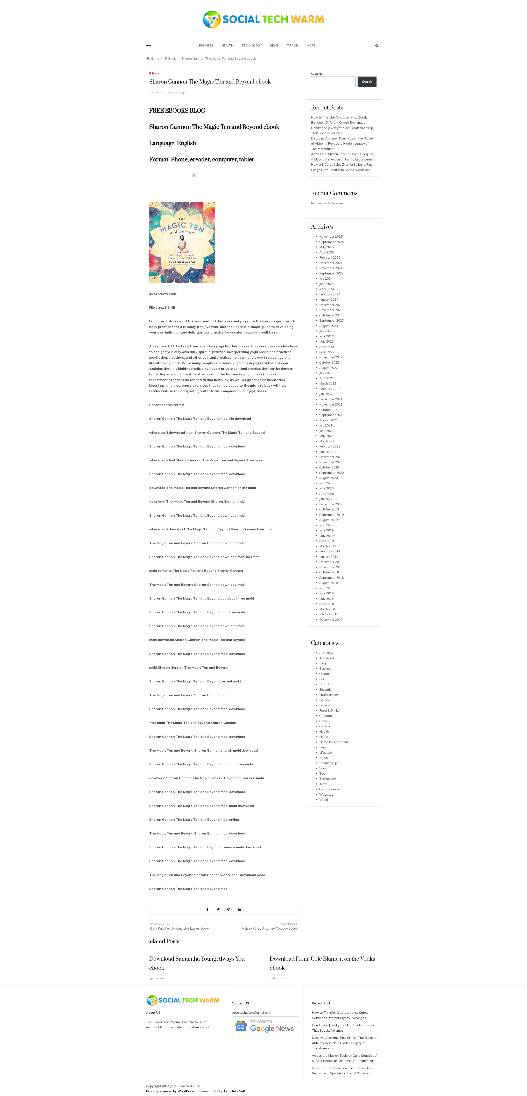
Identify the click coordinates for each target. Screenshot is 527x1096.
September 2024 (331, 273)
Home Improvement (333, 742)
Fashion (324, 700)
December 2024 (331, 263)
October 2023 (329, 315)
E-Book (154, 73)
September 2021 (331, 415)
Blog (322, 663)
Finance (324, 705)
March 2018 (327, 609)
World (323, 800)
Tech (322, 773)
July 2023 (325, 331)
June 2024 (326, 284)
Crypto (324, 674)
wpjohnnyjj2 (178, 92)
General (324, 726)
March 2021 (327, 441)
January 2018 (328, 614)
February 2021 (329, 446)
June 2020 (326, 488)
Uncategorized (329, 789)
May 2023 (326, 341)
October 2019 (329, 509)
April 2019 (326, 541)
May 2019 (326, 536)
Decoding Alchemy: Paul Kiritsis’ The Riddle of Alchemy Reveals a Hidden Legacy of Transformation (342, 143)
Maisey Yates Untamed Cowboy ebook (269, 928)
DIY (321, 679)
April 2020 (326, 494)
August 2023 (328, 326)
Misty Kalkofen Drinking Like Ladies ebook (179, 928)
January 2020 (328, 499)
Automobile (327, 658)
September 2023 (331, 320)
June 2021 (326, 431)
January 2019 (328, 557)
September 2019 (331, 515)
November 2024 (331, 268)
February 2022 (329, 389)
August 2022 (328, 368)
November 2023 (331, 310)
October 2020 (329, 467)
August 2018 (328, 583)
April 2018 (326, 604)
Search (316, 74)
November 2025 (331, 236)
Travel (293, 45)
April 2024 (326, 289)
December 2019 (331, 504)
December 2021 (331, 399)
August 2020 (328, 478)
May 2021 (326, 436)
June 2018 (326, 593)
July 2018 (325, 588)
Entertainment (329, 695)
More (311, 45)
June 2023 (326, 336)
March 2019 (327, 546)
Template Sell (234, 1091)
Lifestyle (325, 752)
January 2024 (328, 299)
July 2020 (325, 483)
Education (326, 690)
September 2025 (331, 242)
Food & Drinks (329, 710)
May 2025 (326, 247)
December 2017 (331, 620)
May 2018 (326, 599)
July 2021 (325, 425)
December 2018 (331, 562)
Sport (323, 768)
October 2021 (329, 410)
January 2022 (328, 394)
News (274, 45)
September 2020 (331, 473)
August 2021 (328, 420)
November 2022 (331, 357)
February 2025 (329, 257)
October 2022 (329, 362)
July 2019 (325, 525)
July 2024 (325, 278)
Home (323, 737)
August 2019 (328, 520)
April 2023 (326, 347)
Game (323, 721)
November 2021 (331, 404)
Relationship (328, 763)
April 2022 (326, 378)
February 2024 (329, 294)
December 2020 (331, 457)
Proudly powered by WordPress (171, 1091)
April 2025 (326, 252)
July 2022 (325, 373)
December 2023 (331, 305)
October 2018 (329, 572)
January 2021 (328, 452)
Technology (252, 45)
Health (227, 45)
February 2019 (329, 551)
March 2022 (327, 383)
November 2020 (331, 462)
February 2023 (329, 352)
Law (322, 747)
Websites (326, 794)
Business (206, 45)
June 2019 (326, 530)
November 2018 (331, 567)
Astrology (326, 653)
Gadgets (325, 716)
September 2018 (331, 578)
